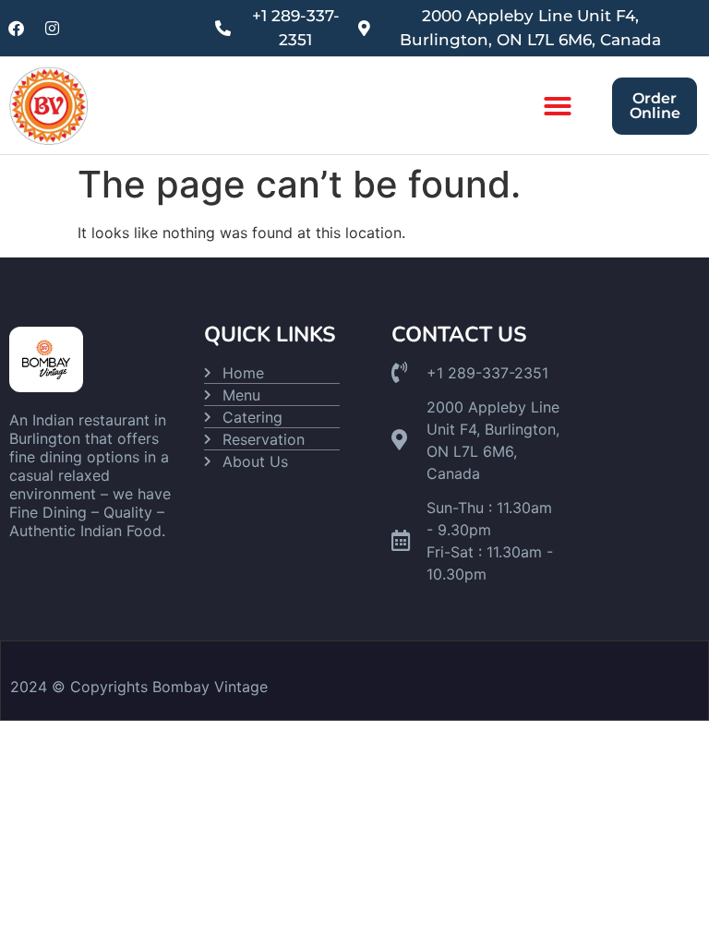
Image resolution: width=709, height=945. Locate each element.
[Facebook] (15, 28)
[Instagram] (51, 28)
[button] (557, 106)
